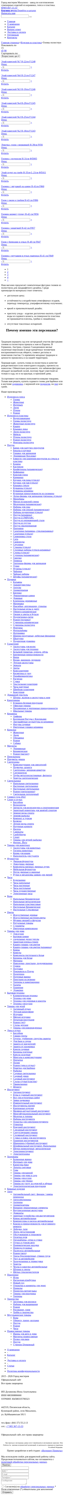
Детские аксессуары (23, 662)
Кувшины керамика (23, 491)
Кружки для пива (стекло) (26, 480)
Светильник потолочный (26, 794)
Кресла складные (22, 1054)
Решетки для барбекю (24, 1068)
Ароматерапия (20, 590)
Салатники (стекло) (23, 533)
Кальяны (17, 582)
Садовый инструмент (24, 1079)
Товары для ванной (23, 1172)
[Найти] (30, 16)
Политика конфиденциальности (23, 1371)
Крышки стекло (21, 485)
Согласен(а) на (30, 1486)
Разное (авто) (19, 1253)
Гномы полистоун (22, 421)
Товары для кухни (22, 1178)
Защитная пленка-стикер (25, 942)
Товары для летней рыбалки (27, 840)
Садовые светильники (24, 1073)
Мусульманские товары (19, 1315)
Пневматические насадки (26, 1245)
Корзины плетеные (22, 1052)
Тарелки (17, 558)
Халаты (17, 985)
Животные (18, 402)
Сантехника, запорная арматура (29, 770)
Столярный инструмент (25, 1135)
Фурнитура (13, 858)
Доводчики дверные (23, 864)
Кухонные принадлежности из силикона (33, 493)
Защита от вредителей (24, 1044)
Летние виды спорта (23, 823)
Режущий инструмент (24, 1127)
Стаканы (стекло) (22, 547)
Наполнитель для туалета (26, 856)
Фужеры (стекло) (22, 568)
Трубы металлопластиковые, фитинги (32, 775)
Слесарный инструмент (25, 1130)
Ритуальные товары (23, 923)
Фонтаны (18, 627)
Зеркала (17, 665)
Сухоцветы (18, 925)
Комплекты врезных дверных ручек (31, 866)
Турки (16, 566)
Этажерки (18, 990)
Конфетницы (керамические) (28, 469)
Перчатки (18, 1060)
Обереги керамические (24, 611)
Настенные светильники (25, 786)
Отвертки (18, 1124)
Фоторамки (19, 633)
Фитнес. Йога (20, 842)
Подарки (11, 579)
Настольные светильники (26, 789)
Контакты (12, 37)
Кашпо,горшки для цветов (26, 944)
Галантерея (12, 644)
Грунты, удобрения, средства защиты (32, 1038)
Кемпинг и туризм (22, 818)
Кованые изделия (16, 1189)
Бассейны (18, 802)
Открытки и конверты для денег (29, 1285)
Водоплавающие (21, 418)
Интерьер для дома (22, 1162)
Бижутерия (18, 692)
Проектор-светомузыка (25, 1291)
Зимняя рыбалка (21, 815)
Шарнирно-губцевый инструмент (30, 1143)
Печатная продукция (23, 1019)
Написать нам (8, 13)
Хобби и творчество (23, 1312)
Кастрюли (18, 466)
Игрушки (18, 1014)
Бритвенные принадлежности (28, 654)
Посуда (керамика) (22, 515)
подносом (45, 384)
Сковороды (19, 542)
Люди (16, 407)
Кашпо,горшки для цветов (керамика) (32, 947)
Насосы (17, 829)
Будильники (19, 880)
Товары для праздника (24, 1293)
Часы (9, 877)
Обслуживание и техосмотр (27, 1234)
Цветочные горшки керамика (28, 727)
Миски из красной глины (26, 501)
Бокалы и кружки (22, 450)
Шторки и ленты (21, 1269)
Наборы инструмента (24, 1119)
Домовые (17, 598)
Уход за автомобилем (23, 1258)
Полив (16, 1062)
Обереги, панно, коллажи (26, 1320)
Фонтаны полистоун (23, 442)
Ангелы (17, 587)
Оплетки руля (20, 1237)
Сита (15, 539)
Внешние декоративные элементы (30, 1207)
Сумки (16, 681)
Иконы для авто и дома (25, 1334)
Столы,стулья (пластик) (25, 1081)
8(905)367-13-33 (9, 8)
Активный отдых (22, 1009)
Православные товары (18, 1331)
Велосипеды (19, 805)
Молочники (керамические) (27, 504)
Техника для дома (22, 998)
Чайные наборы (21, 574)
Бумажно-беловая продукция (28, 703)
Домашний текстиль (17, 695)
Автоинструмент (21, 1092)
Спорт (16, 837)
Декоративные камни (24, 595)
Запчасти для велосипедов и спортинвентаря (36, 807)
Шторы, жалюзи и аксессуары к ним (31, 697)
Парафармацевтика (23, 676)
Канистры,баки (21, 1164)
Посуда (10, 445)
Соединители (20, 772)
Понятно (6, 1465)
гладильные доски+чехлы (26, 939)
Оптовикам (13, 35)
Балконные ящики (22, 1159)
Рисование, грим (21, 1309)
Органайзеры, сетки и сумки (27, 1240)
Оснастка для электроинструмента (30, 1121)
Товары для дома (15, 931)
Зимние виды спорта (23, 813)
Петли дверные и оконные (26, 872)
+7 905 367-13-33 (14, 1426)
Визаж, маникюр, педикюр (26, 660)
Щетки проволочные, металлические (32, 1148)
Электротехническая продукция (29, 1186)
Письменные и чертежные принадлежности (35, 708)
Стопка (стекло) (21, 552)
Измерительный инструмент (27, 1103)
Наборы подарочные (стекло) (28, 512)
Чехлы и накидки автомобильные (30, 1266)
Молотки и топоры (22, 1116)
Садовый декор (21, 1076)
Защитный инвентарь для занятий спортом (35, 810)
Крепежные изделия (23, 1108)
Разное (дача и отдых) (24, 1065)
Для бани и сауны (22, 1041)
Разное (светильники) (24, 791)
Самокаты (18, 832)
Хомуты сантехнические (25, 778)
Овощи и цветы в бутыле (26, 614)
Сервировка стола (22, 536)
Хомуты (17, 1264)
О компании (13, 24)
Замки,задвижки (21, 1100)
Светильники (14, 780)
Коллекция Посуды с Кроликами (29, 719)
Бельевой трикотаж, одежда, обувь (30, 652)
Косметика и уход (22, 673)
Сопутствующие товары (25, 1132)
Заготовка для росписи (24, 1301)
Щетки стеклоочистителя (26, 1272)
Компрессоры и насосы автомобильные (33, 1221)
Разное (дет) (19, 1022)
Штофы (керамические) (25, 576)
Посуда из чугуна (22, 523)
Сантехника (13, 762)
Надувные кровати (22, 826)
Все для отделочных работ (26, 1097)
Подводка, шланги (22, 767)
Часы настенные (21, 885)
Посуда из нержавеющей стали (29, 520)
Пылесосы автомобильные (26, 1250)
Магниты (12, 746)
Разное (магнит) (21, 754)
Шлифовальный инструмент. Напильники (34, 1146)
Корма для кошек (21, 853)
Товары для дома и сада (25, 1175)
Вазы (9, 896)
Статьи (10, 1365)
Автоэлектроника (22, 1199)
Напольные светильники (25, 783)
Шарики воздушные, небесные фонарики (34, 636)
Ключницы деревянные (25, 601)
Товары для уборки (23, 1181)
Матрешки (18, 603)
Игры (16, 1277)
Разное (16, 413)
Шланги (17, 1087)
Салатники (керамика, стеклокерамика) (33, 531)
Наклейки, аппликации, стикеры (30, 606)
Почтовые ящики (22, 976)
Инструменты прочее (24, 1105)
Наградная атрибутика (24, 1280)
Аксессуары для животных (26, 848)
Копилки (11, 729)
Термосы (17, 560)
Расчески (17, 678)
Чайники (17, 571)
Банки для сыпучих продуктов (28, 448)
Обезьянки (18, 738)
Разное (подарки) (22, 619)
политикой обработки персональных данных (24, 1462)
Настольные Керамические (26, 907)
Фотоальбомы (20, 630)
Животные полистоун (24, 423)
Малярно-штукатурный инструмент (31, 1111)
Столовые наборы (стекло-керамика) (31, 550)
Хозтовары (12, 1156)
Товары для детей (16, 1006)
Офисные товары (22, 705)
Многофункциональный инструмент (32, 1113)
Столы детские (20, 1025)
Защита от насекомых (24, 1046)
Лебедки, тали (20, 1229)
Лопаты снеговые (22, 1167)
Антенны (18, 1202)
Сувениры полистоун (24, 625)
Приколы (17, 1288)
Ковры (16, 950)
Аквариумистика (22, 585)
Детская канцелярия (23, 1011)
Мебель (17, 434)
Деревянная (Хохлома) (24, 456)
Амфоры (17, 716)
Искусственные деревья (25, 915)
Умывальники (20, 1084)
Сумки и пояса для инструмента (29, 1138)
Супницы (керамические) (26, 555)
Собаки (17, 743)
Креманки (18, 477)
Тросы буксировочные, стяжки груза (31, 1256)
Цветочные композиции (25, 928)
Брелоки (17, 593)
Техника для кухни (22, 1003)
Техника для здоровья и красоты (29, 1001)
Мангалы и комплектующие (27, 1057)
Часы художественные (24, 891)
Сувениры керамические (25, 622)
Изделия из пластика (31, 42)
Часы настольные (22, 888)
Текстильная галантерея (25, 684)
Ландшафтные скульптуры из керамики (33, 721)
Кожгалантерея (20, 670)
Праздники (12, 1275)
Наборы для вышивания (25, 1304)
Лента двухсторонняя (24, 1232)
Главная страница (10, 42)
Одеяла (16, 966)
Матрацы (17, 960)
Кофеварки (18, 472)
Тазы (15, 1170)
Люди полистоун (21, 431)
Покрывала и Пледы (23, 971)
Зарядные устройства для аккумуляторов (33, 1215)
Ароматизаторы (21, 1205)
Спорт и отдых (14, 799)
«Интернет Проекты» (52, 1450)
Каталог (11, 27)
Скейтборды (19, 834)
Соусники (18, 544)
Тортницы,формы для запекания (29, 563)
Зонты (16, 668)
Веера (16, 657)
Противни (18, 528)
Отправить (7, 1492)
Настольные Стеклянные (26, 909)
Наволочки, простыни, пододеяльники (33, 963)
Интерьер (18, 405)
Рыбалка (17, 1070)
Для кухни (18, 934)
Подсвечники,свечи (23, 617)
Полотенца (18, 974)
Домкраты (18, 1213)
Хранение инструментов (25, 1140)
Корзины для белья (22, 958)
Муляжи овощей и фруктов (27, 920)
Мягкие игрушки (22, 1017)
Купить (5, 70)
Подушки (18, 968)
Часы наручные (21, 687)
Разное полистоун (22, 440)
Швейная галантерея (23, 689)
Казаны (17, 464)
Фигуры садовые (21, 724)
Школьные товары (22, 711)
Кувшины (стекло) (22, 488)
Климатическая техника (25, 995)
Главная (11, 21)
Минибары (18, 499)
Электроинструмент (23, 1151)
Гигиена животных (23, 850)
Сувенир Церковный (23, 1344)
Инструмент (13, 1089)
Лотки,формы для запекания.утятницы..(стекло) (37, 496)
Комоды (17, 952)
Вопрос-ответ (14, 29)
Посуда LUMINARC (23, 517)
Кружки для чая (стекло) (25, 482)
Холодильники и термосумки (28, 1261)
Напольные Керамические (26, 899)
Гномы (16, 399)
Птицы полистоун (22, 437)
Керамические (20, 751)
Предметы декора (16, 759)
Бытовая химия (21, 936)
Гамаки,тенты (20, 1036)
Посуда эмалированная (24, 525)
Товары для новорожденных (27, 1027)
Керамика (12, 713)
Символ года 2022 (16, 797)
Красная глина (20, 474)
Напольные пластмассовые (27, 904)
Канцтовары (13, 700)
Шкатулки (18, 638)
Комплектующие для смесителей (29, 764)
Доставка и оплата (16, 32)
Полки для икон (21, 1339)
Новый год (18, 1283)
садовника (17, 384)
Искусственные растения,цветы (29, 917)
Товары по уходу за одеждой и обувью (32, 1183)
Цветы (10, 912)
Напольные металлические (26, 901)
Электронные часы (22, 893)
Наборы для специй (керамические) (31, 509)
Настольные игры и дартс (26, 609)
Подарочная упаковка (24, 641)
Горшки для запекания (24, 453)
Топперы (17, 1296)
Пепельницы (13, 756)
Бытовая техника (15, 993)
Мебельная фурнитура (24, 869)
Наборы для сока (21, 507)
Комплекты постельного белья (28, 955)
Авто (9, 1191)
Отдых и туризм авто (24, 1242)
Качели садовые (21, 1049)
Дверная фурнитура (23, 861)
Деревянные (19, 748)
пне (56, 384)
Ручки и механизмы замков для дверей (32, 874)
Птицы (16, 410)
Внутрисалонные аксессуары (28, 1210)
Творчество (13, 1299)
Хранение (18, 987)
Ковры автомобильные (24, 1218)
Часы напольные (21, 883)
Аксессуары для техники (25, 649)
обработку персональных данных (37, 1486)
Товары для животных (18, 845)
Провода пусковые (22, 1248)
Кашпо (16, 426)
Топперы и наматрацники (26, 982)
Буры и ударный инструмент (27, 1095)
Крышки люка (20, 429)
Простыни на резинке (24, 979)
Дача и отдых (14, 1030)
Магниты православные (25, 1336)
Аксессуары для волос (24, 646)
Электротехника (21, 1154)
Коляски (17, 821)
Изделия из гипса (16, 397)
